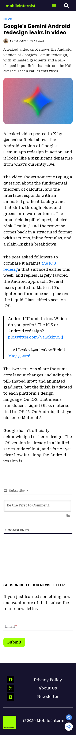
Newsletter (47, 696)
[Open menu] (54, 5)
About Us (47, 688)
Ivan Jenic (20, 40)
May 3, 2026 (19, 356)
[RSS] (10, 697)
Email (11, 626)
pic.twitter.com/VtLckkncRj (35, 337)
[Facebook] (10, 679)
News (8, 19)
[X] (10, 688)
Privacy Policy (48, 680)
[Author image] (5, 40)
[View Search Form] (66, 5)
